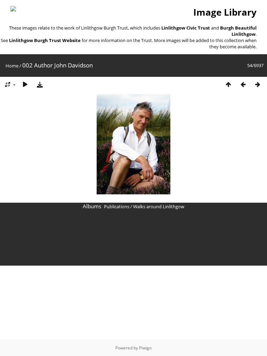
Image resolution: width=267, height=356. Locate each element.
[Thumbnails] (228, 84)
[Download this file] (39, 84)
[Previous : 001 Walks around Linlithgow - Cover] (243, 84)
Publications (116, 206)
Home (12, 66)
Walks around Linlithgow (158, 206)
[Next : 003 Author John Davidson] (257, 84)
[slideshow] (25, 84)
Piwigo (145, 348)
